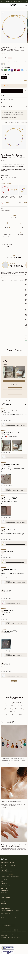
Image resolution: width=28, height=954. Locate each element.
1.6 (7, 227)
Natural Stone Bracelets (16, 8)
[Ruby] (18, 70)
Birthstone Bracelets (17, 702)
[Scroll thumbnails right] (24, 372)
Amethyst (8, 702)
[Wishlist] (20, 5)
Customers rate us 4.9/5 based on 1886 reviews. (10, 876)
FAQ (2, 881)
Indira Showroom (4, 905)
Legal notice (10, 939)
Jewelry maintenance (5, 885)
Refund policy (3, 937)
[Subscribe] (15, 917)
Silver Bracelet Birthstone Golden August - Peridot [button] (15, 562)
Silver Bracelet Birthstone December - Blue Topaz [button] (15, 522)
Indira (6, 935)
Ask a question (14, 384)
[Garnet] (15, 70)
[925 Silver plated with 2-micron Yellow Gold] (4, 64)
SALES (20, 714)
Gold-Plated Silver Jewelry (14, 711)
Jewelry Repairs (4, 892)
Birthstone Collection (10, 705)
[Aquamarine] (25, 70)
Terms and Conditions (5, 897)
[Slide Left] (11, 45)
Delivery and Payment (5, 888)
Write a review (14, 381)
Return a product (4, 886)
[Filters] (2, 404)
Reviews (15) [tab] (7, 400)
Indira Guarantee (4, 890)
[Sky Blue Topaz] (8, 70)
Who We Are (3, 903)
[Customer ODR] (7, 952)
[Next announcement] (26, 1)
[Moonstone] (22, 70)
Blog (2, 895)
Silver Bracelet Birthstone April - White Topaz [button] (15, 425)
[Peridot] (5, 70)
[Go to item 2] (21, 372)
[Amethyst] (12, 70)
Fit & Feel (4, 122)
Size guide (25, 80)
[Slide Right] (16, 45)
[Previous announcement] (1, 1)
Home (2, 8)
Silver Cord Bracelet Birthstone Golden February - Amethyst (5, 197)
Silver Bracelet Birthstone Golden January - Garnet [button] (15, 490)
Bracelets (7, 8)
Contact (2, 894)
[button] (2, 5)
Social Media (3, 906)
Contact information (17, 939)
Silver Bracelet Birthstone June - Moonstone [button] (15, 676)
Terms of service (17, 937)
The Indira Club (4, 883)
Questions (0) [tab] (21, 400)
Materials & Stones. (14, 122)
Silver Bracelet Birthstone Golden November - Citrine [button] (15, 544)
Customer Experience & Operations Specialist (10, 910)
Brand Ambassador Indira (6, 908)
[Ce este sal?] (7, 948)
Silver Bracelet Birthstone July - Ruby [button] (14, 603)
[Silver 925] (2, 64)
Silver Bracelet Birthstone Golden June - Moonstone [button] (14, 457)
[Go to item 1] (9, 372)
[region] (14, 302)
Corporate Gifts (8, 708)
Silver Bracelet (4, 164)
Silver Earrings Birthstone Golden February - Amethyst (13, 197)
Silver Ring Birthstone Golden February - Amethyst (23, 197)
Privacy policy (10, 937)
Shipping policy (4, 939)
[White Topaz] (2, 70)
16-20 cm (4, 77)
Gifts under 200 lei (19, 708)
